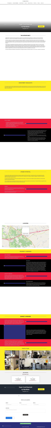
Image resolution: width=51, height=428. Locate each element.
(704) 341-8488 (26, 426)
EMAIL (34, 402)
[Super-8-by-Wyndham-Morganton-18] (4, 283)
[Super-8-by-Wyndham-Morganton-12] (4, 265)
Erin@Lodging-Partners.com (18, 380)
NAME (7, 402)
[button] (25, 236)
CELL (20, 402)
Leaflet (44, 247)
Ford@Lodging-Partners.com (32, 380)
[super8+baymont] (10, 24)
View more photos (25, 367)
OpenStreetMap (47, 247)
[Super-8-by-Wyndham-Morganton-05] (4, 135)
